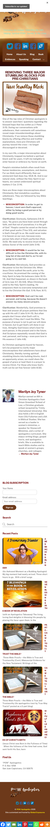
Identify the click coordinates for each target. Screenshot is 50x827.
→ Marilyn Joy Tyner (28, 454)
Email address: (9, 497)
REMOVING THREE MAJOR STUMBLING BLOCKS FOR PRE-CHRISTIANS (25, 75)
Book (40, 54)
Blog (32, 54)
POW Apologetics (24, 809)
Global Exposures (37, 812)
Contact (37, 59)
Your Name (8, 488)
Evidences (10, 59)
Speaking (24, 59)
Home (9, 54)
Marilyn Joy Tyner (32, 392)
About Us (21, 54)
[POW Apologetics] (25, 23)
